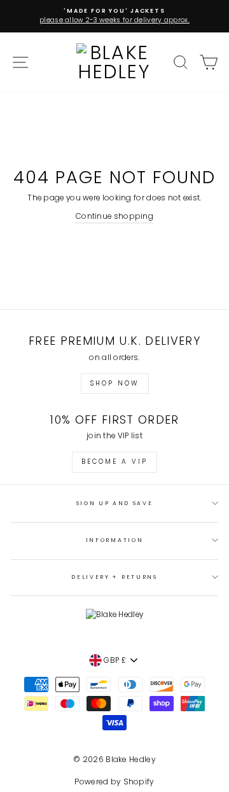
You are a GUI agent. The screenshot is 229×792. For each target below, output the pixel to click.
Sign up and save (114, 503)
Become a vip (114, 461)
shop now (114, 383)
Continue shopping (114, 216)
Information (114, 540)
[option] (114, 16)
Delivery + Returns (114, 577)
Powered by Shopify (114, 781)
